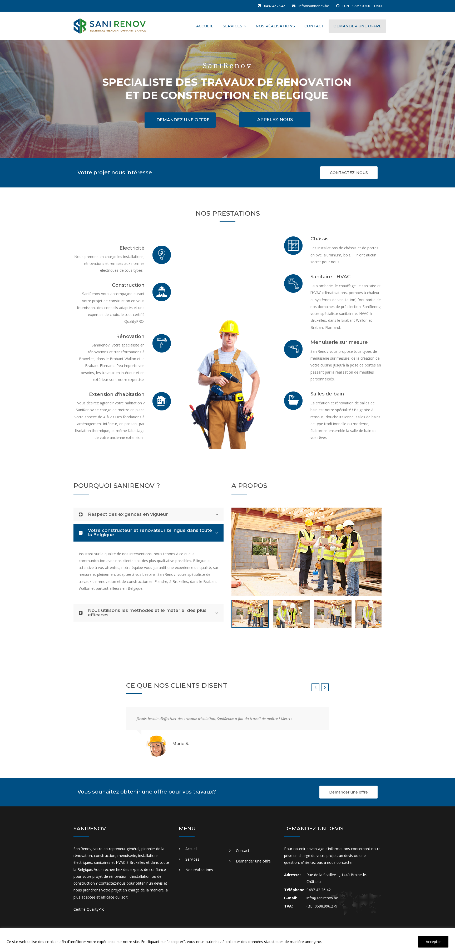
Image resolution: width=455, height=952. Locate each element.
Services (232, 26)
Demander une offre (357, 26)
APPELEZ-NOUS (275, 119)
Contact (314, 26)
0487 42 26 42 (274, 5)
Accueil (204, 26)
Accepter (433, 941)
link (168, 247)
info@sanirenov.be (314, 5)
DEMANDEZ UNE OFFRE (183, 119)
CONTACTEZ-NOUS (349, 172)
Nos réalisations (275, 26)
